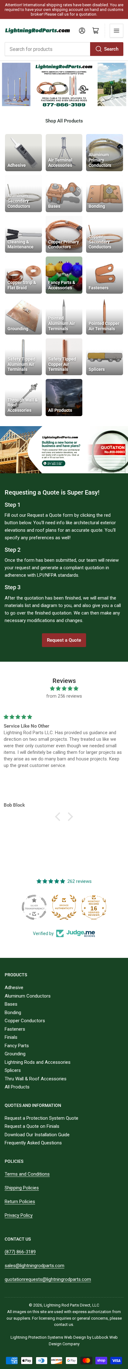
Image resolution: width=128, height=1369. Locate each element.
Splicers (13, 1070)
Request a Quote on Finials (32, 1126)
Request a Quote (64, 640)
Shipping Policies (22, 1188)
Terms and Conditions (27, 1174)
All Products (17, 1087)
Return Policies (20, 1201)
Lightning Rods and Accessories (38, 1062)
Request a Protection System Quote (41, 1118)
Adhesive (14, 987)
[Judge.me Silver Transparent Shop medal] (34, 907)
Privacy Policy (19, 1215)
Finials (11, 1037)
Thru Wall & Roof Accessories (35, 1079)
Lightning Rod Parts (61, 1305)
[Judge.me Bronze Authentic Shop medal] (64, 907)
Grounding (15, 1054)
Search (111, 49)
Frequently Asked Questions (33, 1143)
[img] (64, 688)
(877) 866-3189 (20, 1252)
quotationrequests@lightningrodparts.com (48, 1279)
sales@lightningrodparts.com (34, 1265)
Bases (11, 1004)
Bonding (13, 1012)
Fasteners (15, 1029)
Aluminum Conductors (28, 996)
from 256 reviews (64, 696)
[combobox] (64, 49)
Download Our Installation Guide (37, 1135)
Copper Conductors (25, 1020)
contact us (63, 1324)
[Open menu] (116, 30)
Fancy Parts (17, 1045)
